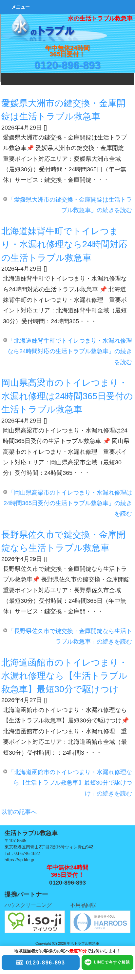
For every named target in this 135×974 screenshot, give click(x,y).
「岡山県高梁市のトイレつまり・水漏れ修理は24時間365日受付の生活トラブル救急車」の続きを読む (68, 503)
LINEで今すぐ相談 (112, 962)
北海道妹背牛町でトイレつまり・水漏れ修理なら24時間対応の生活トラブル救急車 (64, 244)
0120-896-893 (67, 65)
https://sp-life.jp (19, 859)
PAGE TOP (120, 851)
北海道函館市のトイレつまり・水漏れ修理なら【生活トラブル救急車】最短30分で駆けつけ (64, 676)
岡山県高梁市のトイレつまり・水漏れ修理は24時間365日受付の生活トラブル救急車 (67, 396)
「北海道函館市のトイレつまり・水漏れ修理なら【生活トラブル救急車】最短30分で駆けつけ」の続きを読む (70, 783)
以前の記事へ (19, 812)
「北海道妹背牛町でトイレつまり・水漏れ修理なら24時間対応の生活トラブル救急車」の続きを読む (70, 351)
